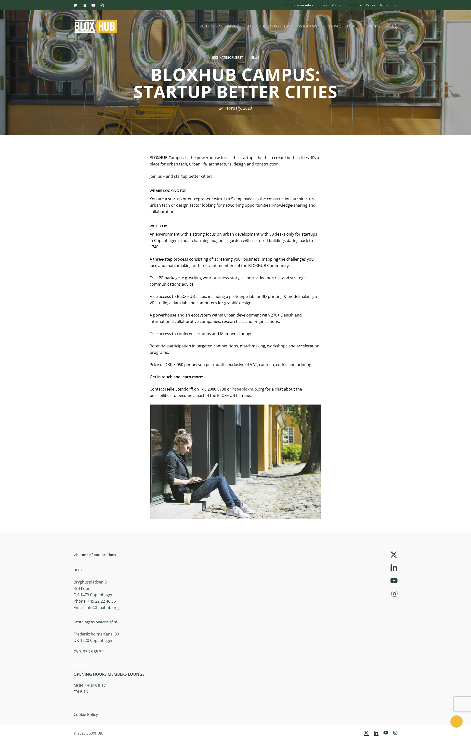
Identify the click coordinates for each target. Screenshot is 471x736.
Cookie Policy (86, 714)
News (255, 57)
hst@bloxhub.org (248, 389)
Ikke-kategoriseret (227, 57)
